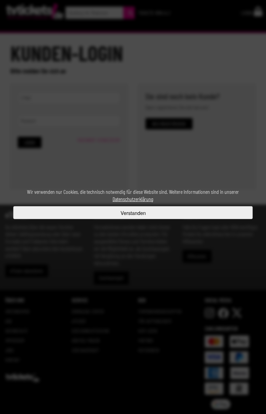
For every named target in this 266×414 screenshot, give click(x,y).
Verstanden (133, 212)
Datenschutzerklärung (133, 199)
